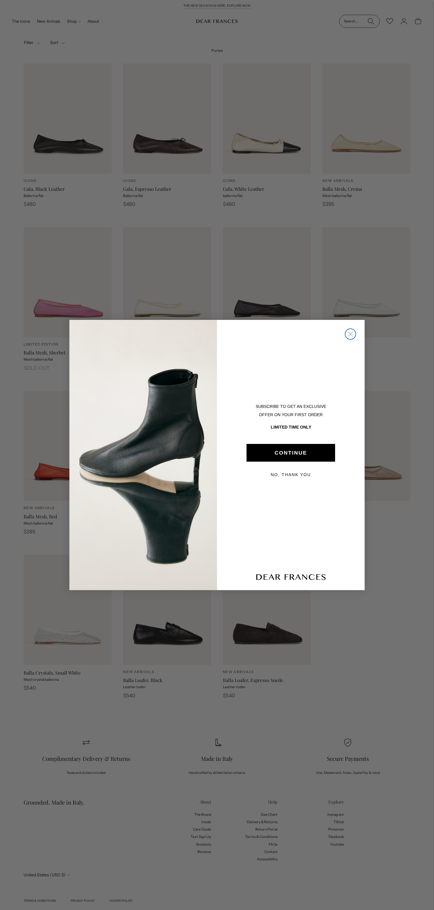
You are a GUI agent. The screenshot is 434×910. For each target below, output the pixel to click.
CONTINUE (291, 453)
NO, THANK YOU (291, 474)
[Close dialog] (350, 334)
